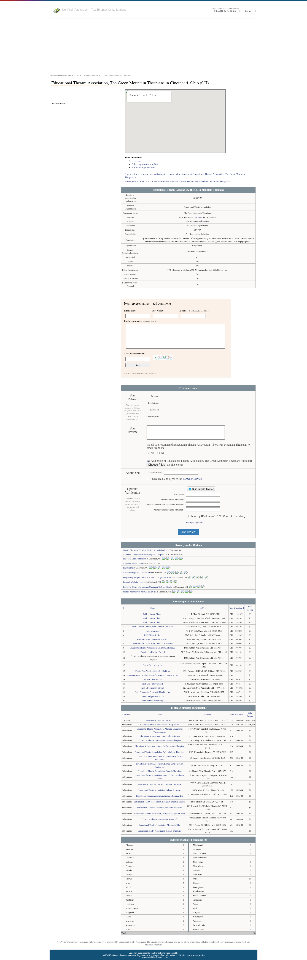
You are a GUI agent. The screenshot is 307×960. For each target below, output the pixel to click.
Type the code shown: (134, 353)
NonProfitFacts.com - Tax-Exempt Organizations (94, 9)
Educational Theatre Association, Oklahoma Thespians (153, 647)
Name (152, 608)
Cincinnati (198, 217)
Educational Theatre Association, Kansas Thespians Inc (159, 795)
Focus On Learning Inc (152, 665)
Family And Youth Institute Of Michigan (152, 670)
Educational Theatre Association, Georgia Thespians (160, 770)
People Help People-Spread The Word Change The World (147, 577)
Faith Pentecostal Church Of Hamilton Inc (152, 692)
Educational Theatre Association (159, 720)
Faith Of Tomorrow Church (152, 687)
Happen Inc (128, 567)
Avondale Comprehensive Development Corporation (145, 554)
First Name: (130, 310)
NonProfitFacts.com (58, 75)
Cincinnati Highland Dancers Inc (137, 572)
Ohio (71, 75)
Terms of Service (192, 479)
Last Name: (157, 310)
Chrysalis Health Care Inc (134, 563)
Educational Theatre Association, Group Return (159, 724)
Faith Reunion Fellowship (152, 700)
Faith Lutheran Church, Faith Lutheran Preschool (152, 626)
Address (203, 608)
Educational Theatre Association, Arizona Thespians (160, 740)
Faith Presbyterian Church (153, 696)
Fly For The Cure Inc (152, 679)
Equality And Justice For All (153, 651)
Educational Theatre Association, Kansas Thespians (159, 830)
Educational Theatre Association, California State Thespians (159, 746)
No (163, 452)
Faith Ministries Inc (152, 635)
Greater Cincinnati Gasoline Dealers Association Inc (145, 550)
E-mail (194, 310)
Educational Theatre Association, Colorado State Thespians (159, 752)
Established (239, 608)
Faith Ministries (152, 630)
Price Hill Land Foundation (134, 558)
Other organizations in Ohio (145, 164)
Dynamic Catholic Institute (134, 582)
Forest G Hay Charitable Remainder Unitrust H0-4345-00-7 (152, 675)
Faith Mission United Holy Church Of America (153, 643)
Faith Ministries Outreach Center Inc (152, 639)
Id (123, 608)
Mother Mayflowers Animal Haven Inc (139, 591)
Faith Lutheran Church (152, 614)
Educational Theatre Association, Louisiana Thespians (159, 807)
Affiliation (126, 714)
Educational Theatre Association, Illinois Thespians (159, 784)
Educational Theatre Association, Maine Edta (159, 819)
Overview (136, 160)
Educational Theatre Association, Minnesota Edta (159, 824)
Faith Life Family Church (152, 683)
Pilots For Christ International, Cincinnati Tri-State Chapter (148, 586)
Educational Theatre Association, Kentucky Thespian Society (159, 801)
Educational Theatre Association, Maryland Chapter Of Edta (159, 813)
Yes (152, 452)
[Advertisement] (153, 47)
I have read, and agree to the (176, 479)
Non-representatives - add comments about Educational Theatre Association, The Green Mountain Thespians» (178, 181)
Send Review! (188, 532)
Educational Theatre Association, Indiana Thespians (159, 790)
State (231, 608)
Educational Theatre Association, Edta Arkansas (159, 736)
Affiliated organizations (143, 167)
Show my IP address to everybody (218, 516)
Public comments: (141, 321)
